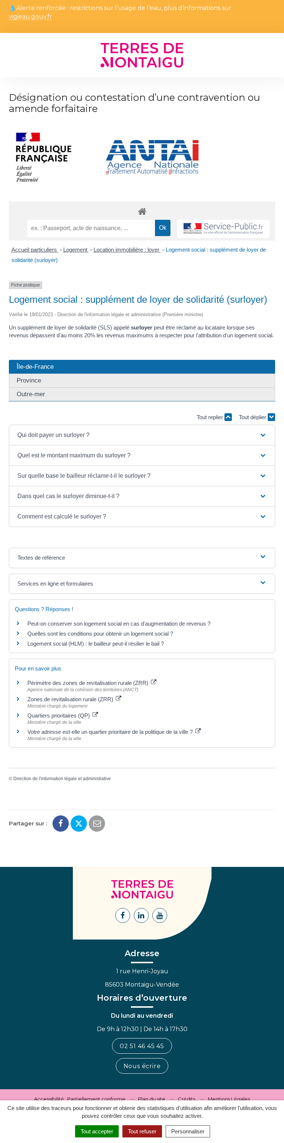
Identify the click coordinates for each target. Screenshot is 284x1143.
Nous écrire (142, 1066)
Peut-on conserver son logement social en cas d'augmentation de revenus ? (118, 623)
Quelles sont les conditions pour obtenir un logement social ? (100, 633)
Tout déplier (253, 417)
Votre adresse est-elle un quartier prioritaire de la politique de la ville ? (110, 732)
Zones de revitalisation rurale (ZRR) (71, 699)
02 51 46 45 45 (142, 1046)
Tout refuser (142, 1131)
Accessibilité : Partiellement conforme (79, 1099)
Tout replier (210, 417)
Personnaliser (187, 1131)
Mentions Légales (229, 1099)
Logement (76, 249)
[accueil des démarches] (142, 211)
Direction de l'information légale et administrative (62, 778)
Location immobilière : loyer (127, 249)
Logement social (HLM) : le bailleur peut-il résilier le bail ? (95, 643)
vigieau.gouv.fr (30, 17)
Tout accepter (97, 1131)
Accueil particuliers (34, 249)
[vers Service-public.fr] (223, 229)
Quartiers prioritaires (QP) (59, 715)
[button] (142, 435)
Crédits (186, 1099)
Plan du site (151, 1099)
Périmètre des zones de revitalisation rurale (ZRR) (88, 683)
